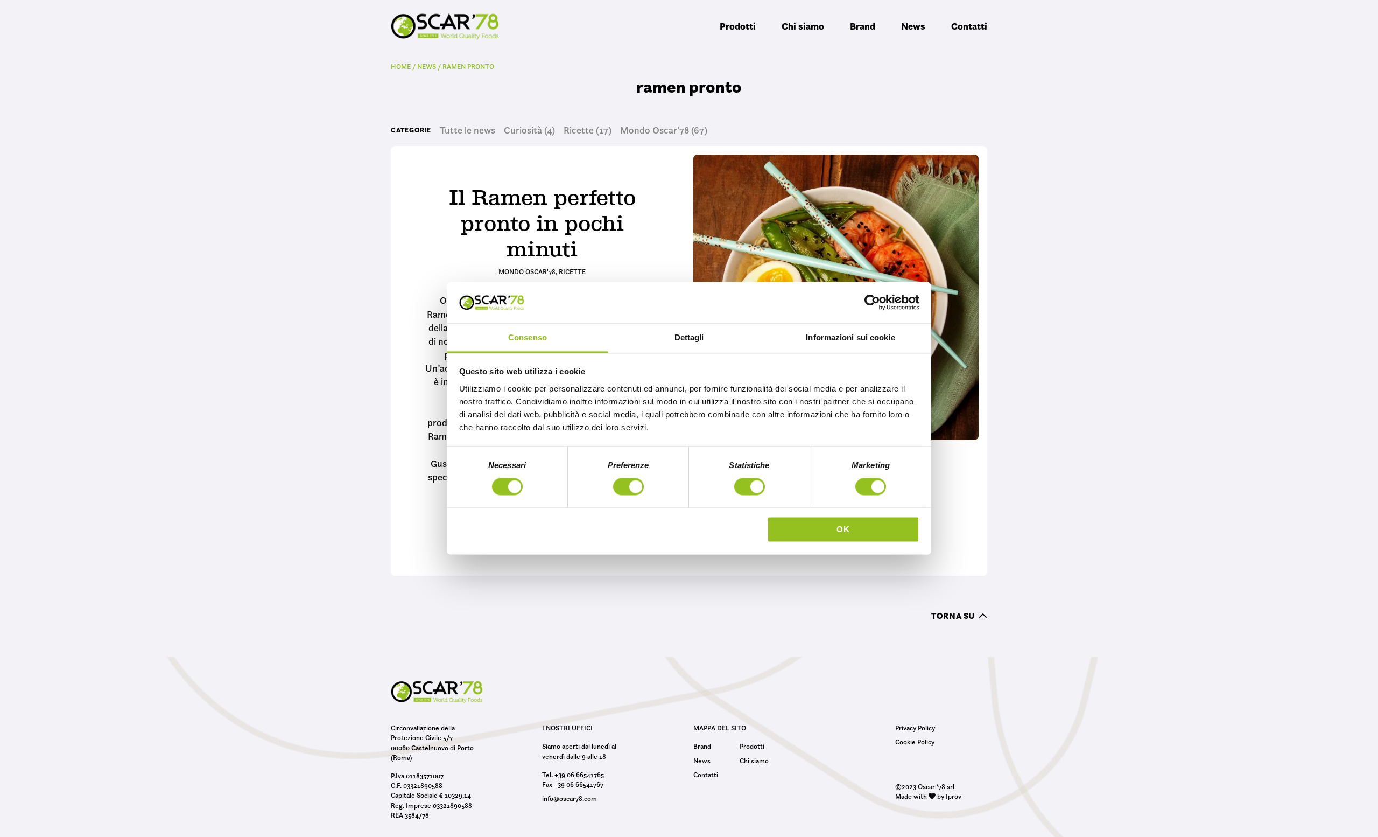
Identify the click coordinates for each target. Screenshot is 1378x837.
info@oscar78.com (569, 798)
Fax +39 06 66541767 (572, 784)
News (913, 26)
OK (843, 529)
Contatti (969, 26)
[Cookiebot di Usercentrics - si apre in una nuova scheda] (872, 303)
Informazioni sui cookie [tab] (850, 337)
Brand (862, 26)
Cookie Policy (914, 741)
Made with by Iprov (928, 796)
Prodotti (738, 26)
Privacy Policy (915, 727)
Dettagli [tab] (689, 337)
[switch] (628, 488)
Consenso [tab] (527, 337)
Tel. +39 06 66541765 (573, 774)
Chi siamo (803, 26)
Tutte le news (467, 130)
